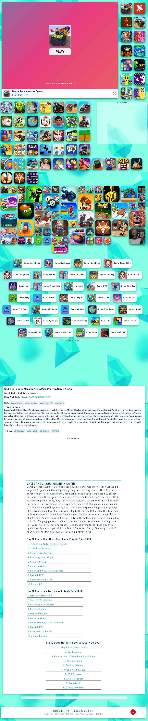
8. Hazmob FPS (35, 575)
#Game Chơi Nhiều (46, 403)
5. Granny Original (37, 561)
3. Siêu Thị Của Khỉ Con (40, 552)
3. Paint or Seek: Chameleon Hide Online (73, 656)
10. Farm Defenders (73, 687)
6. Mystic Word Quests (73, 669)
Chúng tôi (48, 713)
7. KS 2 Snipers (73, 674)
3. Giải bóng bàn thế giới (41, 604)
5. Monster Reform (38, 613)
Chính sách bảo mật (64, 713)
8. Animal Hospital (73, 678)
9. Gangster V (73, 683)
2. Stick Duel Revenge (39, 548)
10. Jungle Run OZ (37, 635)
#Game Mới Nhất (17, 403)
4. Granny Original (37, 609)
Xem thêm (55, 431)
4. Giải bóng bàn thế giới (41, 557)
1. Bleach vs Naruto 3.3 (40, 595)
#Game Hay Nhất (31, 403)
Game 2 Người (9, 393)
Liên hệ (99, 713)
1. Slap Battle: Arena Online (73, 647)
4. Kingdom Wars (73, 660)
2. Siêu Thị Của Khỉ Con (40, 600)
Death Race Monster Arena (28, 393)
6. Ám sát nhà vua (37, 566)
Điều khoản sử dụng (84, 713)
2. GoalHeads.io (73, 652)
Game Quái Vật (19, 431)
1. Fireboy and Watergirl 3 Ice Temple (47, 544)
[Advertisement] (122, 123)
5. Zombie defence (73, 665)
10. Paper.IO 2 (35, 584)
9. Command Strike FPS (40, 579)
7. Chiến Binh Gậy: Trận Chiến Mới (45, 570)
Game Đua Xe (44, 431)
